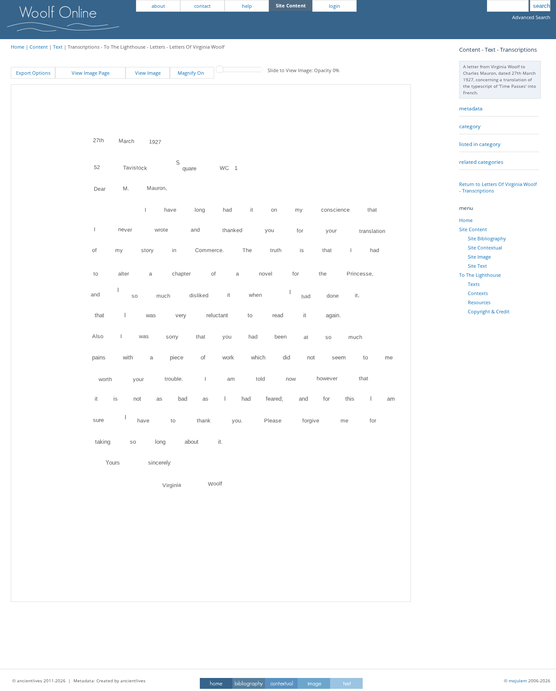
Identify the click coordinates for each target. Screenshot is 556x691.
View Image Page (90, 73)
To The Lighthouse (480, 275)
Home (17, 46)
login (334, 6)
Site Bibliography (487, 238)
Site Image (479, 256)
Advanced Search (531, 17)
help (247, 6)
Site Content (473, 229)
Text (58, 46)
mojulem (518, 681)
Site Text (477, 265)
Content (39, 46)
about (158, 6)
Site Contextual (485, 247)
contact (202, 6)
